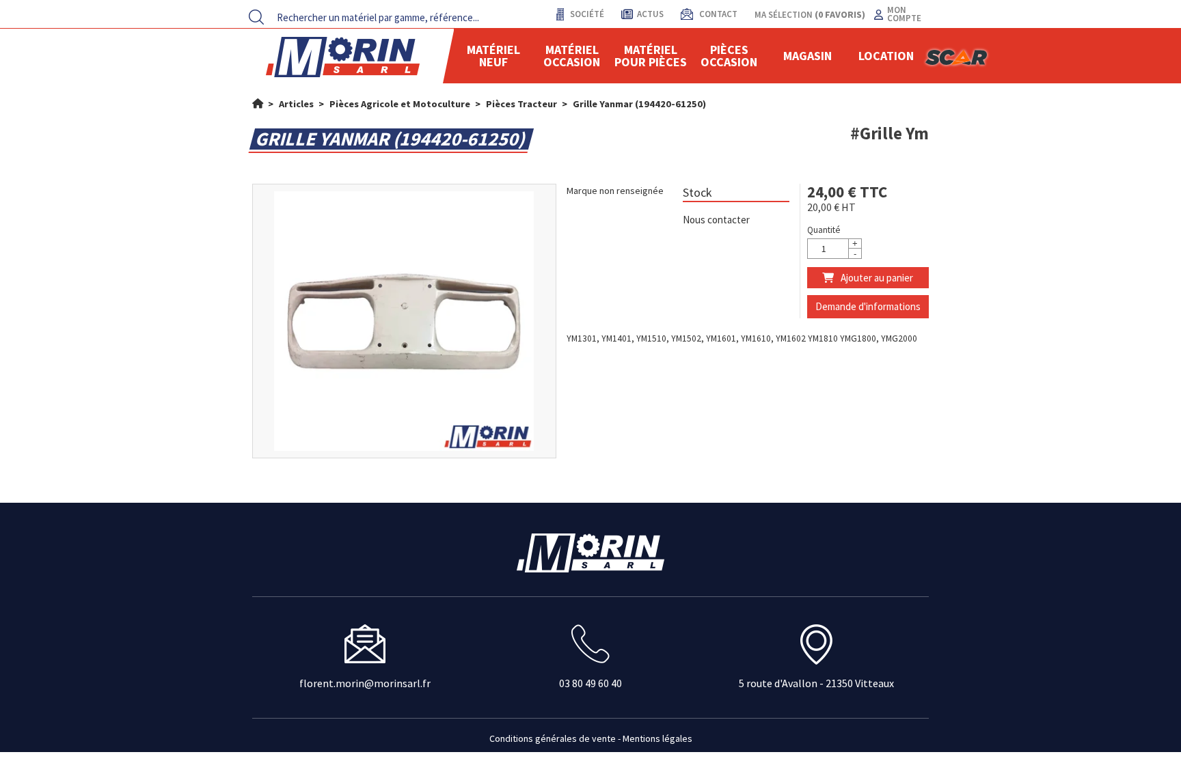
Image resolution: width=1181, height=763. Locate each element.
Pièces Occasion (729, 56)
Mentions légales (657, 738)
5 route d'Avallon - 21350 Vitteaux (816, 683)
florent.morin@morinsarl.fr (365, 683)
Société (586, 14)
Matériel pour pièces (650, 56)
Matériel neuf (493, 56)
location (886, 56)
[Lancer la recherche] (256, 17)
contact (717, 14)
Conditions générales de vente (552, 738)
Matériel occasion (571, 56)
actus (650, 14)
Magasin (807, 56)
